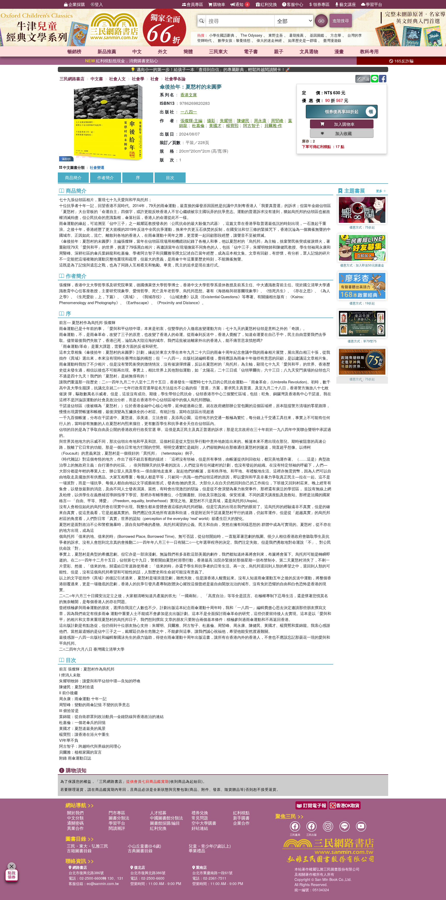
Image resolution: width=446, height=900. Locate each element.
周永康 (260, 120)
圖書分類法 (119, 818)
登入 (99, 4)
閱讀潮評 (117, 828)
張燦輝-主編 (191, 120)
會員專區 (195, 4)
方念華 (335, 35)
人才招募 (158, 813)
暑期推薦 (296, 35)
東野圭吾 (275, 35)
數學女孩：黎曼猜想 (234, 40)
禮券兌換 (200, 813)
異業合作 (75, 828)
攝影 (211, 120)
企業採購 (76, 4)
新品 (107, 51)
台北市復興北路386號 (86, 872)
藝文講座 (347, 4)
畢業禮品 (197, 851)
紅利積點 (241, 813)
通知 (241, 4)
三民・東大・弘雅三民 (87, 846)
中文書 (97, 79)
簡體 (188, 51)
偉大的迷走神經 (269, 40)
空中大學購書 (204, 823)
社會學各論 (175, 79)
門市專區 (117, 813)
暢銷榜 (74, 51)
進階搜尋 (340, 20)
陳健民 (243, 120)
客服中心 (295, 4)
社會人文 (117, 79)
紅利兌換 (268, 4)
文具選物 (309, 51)
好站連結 (200, 828)
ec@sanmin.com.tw (103, 883)
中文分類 (75, 818)
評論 (365, 79)
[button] (362, 381)
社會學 (138, 79)
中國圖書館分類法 (166, 818)
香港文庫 (188, 95)
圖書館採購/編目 (165, 823)
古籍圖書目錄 (79, 851)
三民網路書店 (72, 79)
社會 (154, 79)
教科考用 (369, 51)
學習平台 (374, 4)
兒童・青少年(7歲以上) (210, 846)
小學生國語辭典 (221, 35)
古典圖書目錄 (140, 851)
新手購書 (241, 818)
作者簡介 (105, 177)
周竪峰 (277, 120)
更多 (379, 190)
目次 (170, 177)
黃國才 (215, 125)
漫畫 (339, 51)
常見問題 (200, 818)
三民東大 (218, 51)
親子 (278, 51)
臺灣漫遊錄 (332, 40)
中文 (137, 51)
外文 (162, 51)
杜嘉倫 (198, 125)
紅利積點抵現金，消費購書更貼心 (121, 61)
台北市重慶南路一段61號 (212, 872)
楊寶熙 (232, 125)
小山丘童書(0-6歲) (144, 846)
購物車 (219, 4)
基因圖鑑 (317, 35)
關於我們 (75, 813)
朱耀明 (226, 120)
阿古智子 (251, 125)
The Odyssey (251, 35)
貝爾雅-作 (273, 125)
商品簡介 (73, 177)
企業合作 (241, 823)
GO (321, 20)
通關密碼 (75, 823)
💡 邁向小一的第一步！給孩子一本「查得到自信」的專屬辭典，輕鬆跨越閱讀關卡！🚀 (178, 69)
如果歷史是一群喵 (302, 40)
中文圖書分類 (74, 167)
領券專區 (321, 4)
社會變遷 (97, 167)
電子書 (251, 51)
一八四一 (188, 112)
